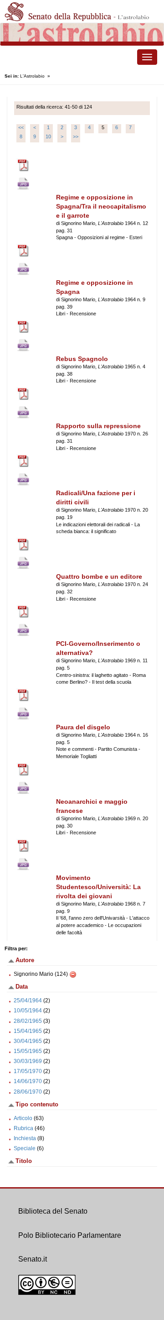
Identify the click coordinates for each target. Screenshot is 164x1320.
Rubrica (23, 1128)
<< (21, 127)
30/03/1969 (28, 1061)
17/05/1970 (28, 1071)
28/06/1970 (28, 1092)
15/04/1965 (28, 1031)
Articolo (23, 1118)
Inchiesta (25, 1138)
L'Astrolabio (32, 76)
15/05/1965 (28, 1051)
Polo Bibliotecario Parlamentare (69, 1235)
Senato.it (32, 1259)
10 (48, 136)
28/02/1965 (28, 1021)
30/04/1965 (28, 1041)
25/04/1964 (28, 1000)
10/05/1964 (28, 1010)
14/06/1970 (28, 1081)
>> (75, 136)
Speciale (25, 1148)
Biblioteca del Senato (52, 1211)
